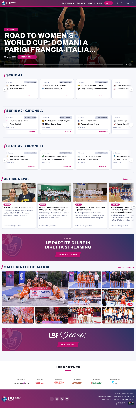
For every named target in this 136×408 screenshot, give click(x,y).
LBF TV (108, 3)
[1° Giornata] (21, 89)
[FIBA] (131, 403)
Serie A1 (14, 75)
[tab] (13, 64)
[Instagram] (57, 399)
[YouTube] (67, 399)
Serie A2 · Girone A (24, 111)
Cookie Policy (116, 399)
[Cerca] (117, 3)
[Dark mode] (121, 3)
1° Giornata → (32, 96)
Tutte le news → (128, 179)
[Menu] (132, 3)
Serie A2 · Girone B (24, 146)
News (99, 3)
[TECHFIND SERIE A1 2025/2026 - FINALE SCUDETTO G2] (84, 315)
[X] (62, 399)
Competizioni (68, 3)
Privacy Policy (106, 399)
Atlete (91, 3)
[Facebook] (52, 399)
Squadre (81, 3)
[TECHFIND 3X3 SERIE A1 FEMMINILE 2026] (35, 288)
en (128, 3)
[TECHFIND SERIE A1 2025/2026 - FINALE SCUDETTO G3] (84, 297)
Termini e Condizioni (128, 399)
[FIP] (121, 403)
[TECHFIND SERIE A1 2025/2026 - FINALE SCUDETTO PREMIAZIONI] (18, 315)
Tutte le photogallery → (126, 267)
